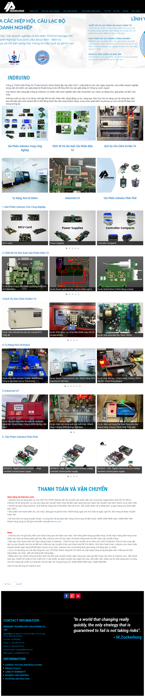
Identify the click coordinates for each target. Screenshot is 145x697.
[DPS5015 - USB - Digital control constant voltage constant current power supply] (72, 456)
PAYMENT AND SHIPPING (17, 675)
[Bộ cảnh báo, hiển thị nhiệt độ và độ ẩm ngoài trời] (25, 411)
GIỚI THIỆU (135, 11)
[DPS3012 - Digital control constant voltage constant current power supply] (25, 456)
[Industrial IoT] (72, 175)
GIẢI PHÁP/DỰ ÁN (70, 11)
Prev (8, 584)
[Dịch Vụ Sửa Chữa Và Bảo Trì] (120, 123)
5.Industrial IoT (10, 390)
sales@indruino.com (52, 521)
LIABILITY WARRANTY (15, 672)
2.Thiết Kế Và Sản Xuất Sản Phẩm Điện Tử (25, 252)
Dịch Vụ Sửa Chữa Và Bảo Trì (120, 146)
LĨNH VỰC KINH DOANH (50, 11)
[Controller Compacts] (120, 228)
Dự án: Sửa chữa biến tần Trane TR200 (115, 335)
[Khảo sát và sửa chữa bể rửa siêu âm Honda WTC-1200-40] (25, 319)
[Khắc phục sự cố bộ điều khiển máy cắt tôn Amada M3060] (72, 319)
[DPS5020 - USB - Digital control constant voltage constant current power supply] (119, 456)
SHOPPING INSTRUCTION (17, 679)
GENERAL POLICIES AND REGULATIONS (23, 665)
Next (18, 584)
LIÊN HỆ (125, 11)
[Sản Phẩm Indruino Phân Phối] (120, 175)
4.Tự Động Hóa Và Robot (16, 344)
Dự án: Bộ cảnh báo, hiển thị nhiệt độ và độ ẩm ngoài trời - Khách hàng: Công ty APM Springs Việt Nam (24, 424)
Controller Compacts (107, 243)
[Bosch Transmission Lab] (72, 365)
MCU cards (7, 243)
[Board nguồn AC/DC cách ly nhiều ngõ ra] (72, 273)
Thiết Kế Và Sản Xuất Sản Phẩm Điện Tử (72, 148)
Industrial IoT (72, 198)
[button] (11, 40)
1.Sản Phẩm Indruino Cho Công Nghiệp (24, 207)
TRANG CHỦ (33, 11)
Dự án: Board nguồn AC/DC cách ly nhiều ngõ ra (71, 289)
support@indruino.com (24, 649)
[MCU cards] (25, 228)
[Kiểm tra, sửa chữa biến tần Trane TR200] (120, 319)
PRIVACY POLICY (13, 668)
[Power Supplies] (72, 228)
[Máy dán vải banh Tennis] (25, 365)
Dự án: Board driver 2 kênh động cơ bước (116, 289)
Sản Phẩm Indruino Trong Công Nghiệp (25, 148)
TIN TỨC (107, 11)
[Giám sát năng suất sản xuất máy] (72, 411)
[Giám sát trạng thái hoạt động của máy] (120, 411)
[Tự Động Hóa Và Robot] (25, 175)
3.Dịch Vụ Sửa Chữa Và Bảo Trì (19, 298)
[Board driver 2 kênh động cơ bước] (120, 273)
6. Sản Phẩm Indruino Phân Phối (20, 436)
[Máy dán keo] (120, 365)
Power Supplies (57, 243)
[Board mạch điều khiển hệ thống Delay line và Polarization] (25, 273)
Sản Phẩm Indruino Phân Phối (120, 198)
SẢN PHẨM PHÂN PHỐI (91, 11)
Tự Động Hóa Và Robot (25, 198)
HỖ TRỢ (116, 11)
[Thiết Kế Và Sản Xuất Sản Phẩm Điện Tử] (72, 123)
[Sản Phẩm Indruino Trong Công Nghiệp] (25, 123)
